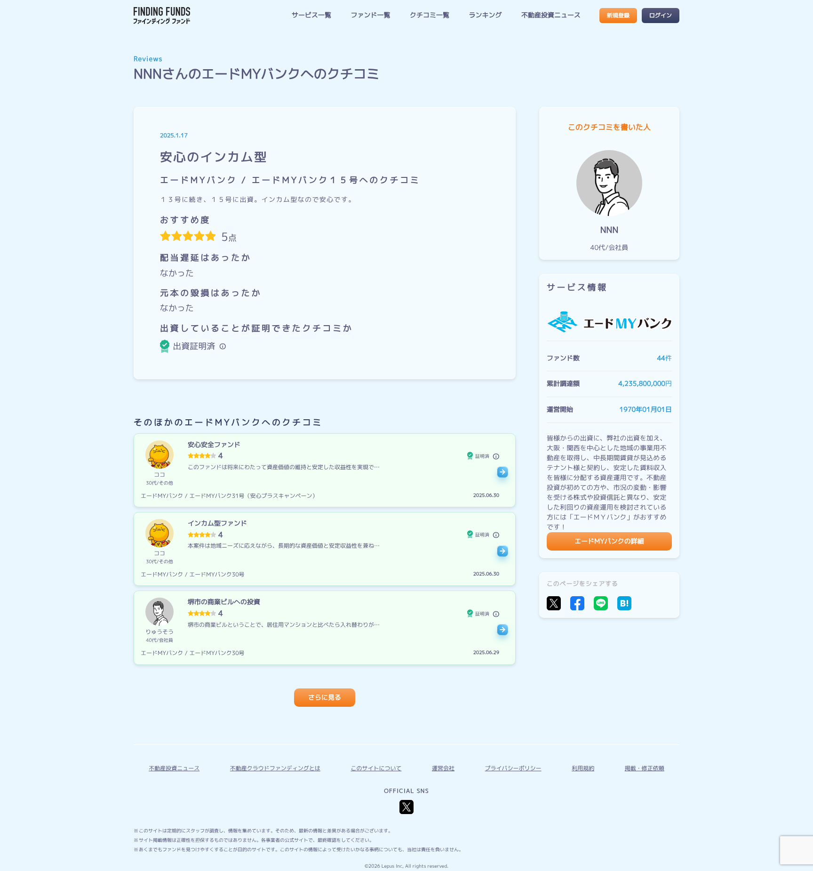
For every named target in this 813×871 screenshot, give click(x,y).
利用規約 (583, 768)
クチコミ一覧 (429, 15)
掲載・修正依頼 (644, 768)
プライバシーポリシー (513, 768)
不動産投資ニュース (551, 15)
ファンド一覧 (370, 15)
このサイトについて (376, 768)
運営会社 (443, 768)
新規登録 (618, 15)
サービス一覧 (311, 15)
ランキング (485, 15)
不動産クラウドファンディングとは (275, 768)
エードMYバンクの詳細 (609, 540)
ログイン (660, 15)
